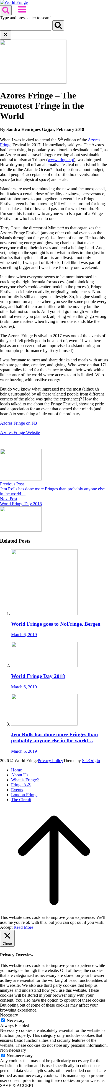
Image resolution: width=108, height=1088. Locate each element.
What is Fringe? (25, 779)
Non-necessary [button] (13, 1050)
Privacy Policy (50, 760)
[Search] (58, 25)
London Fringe (24, 794)
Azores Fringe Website (20, 432)
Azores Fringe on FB (18, 423)
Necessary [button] (9, 1015)
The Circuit (21, 799)
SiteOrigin (91, 760)
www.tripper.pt (61, 159)
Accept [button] (6, 927)
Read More (23, 927)
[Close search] (5, 35)
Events (17, 789)
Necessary (16, 1020)
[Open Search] (6, 10)
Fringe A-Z (21, 784)
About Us (19, 775)
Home (16, 770)
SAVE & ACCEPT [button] (17, 1085)
